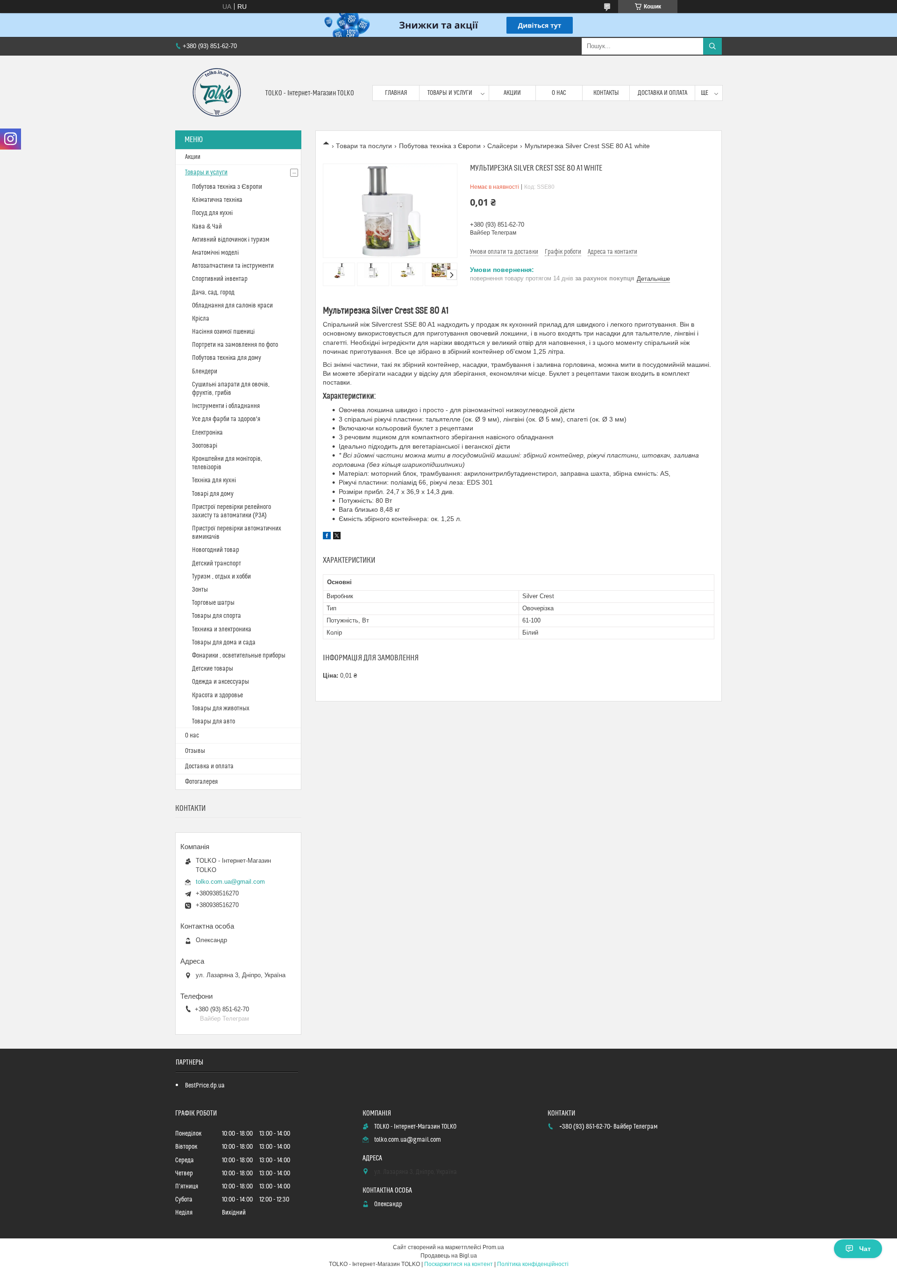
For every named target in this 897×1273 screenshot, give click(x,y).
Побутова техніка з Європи (440, 146)
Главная (396, 93)
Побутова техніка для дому (226, 358)
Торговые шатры (213, 603)
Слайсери (502, 146)
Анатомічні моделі (215, 253)
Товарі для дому (213, 494)
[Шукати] (712, 46)
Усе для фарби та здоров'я (226, 419)
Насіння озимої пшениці (223, 332)
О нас (559, 93)
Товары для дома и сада (224, 642)
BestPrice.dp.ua (205, 1085)
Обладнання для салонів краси (232, 305)
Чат (865, 1248)
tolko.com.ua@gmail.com (230, 881)
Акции (512, 93)
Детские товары (212, 668)
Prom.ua (493, 1247)
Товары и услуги (449, 93)
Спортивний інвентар (220, 279)
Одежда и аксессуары (220, 682)
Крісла (200, 318)
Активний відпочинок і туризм (231, 239)
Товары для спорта (216, 616)
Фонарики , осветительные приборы (238, 655)
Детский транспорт (216, 563)
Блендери (204, 371)
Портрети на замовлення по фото (235, 345)
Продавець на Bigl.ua (448, 1255)
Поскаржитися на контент (458, 1264)
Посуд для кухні (212, 213)
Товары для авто (213, 721)
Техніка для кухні (214, 480)
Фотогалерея (201, 782)
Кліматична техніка (217, 200)
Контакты (606, 93)
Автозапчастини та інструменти (233, 266)
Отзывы (195, 751)
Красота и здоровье (217, 695)
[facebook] (327, 537)
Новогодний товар (215, 550)
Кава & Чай (207, 226)
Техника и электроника (221, 629)
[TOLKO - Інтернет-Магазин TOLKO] (216, 93)
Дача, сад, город (213, 292)
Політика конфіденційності (533, 1264)
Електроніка (207, 432)
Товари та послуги (364, 146)
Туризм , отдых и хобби (221, 576)
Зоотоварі (204, 446)
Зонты (200, 590)
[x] (337, 537)
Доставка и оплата (662, 93)
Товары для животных (220, 708)
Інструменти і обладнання (226, 406)
